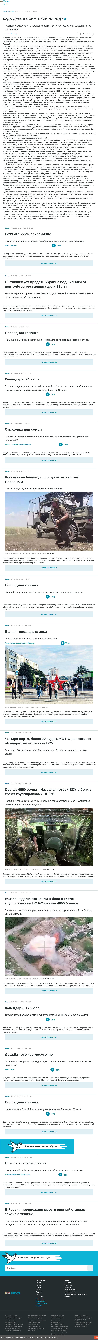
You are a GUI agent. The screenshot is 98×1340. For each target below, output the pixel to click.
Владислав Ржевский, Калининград (17, 1174)
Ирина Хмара (9, 1069)
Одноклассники (41, 1303)
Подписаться (90, 1268)
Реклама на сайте (70, 1289)
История (38, 1287)
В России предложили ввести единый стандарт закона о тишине (46, 1212)
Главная (6, 11)
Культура (68, 1287)
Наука (38, 1294)
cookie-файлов (52, 1337)
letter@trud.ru (60, 1335)
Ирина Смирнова (11, 245)
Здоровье (39, 1292)
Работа (38, 1285)
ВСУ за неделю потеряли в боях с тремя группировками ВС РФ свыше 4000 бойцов (41, 901)
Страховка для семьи (23, 429)
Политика (68, 1283)
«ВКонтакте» (49, 553)
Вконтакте (39, 1299)
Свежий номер (40, 1280)
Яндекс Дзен (40, 1301)
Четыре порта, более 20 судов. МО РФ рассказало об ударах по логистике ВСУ (48, 741)
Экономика (68, 1285)
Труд (58, 245)
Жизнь (12, 11)
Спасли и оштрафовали (25, 1163)
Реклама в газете (70, 1292)
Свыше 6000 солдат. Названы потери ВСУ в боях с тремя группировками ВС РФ (48, 792)
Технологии (39, 1296)
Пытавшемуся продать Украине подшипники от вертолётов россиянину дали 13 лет (45, 284)
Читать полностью (49, 263)
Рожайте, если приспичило (28, 234)
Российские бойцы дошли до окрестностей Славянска (42, 479)
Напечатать (87, 34)
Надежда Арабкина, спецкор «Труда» (18, 444)
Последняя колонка (22, 333)
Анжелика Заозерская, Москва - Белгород (19, 643)
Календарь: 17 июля (22, 1008)
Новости (38, 1283)
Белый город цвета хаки (26, 632)
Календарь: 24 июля (22, 379)
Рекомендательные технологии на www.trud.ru (76, 1295)
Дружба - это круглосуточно (29, 1054)
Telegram (39, 1306)
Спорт (38, 1289)
